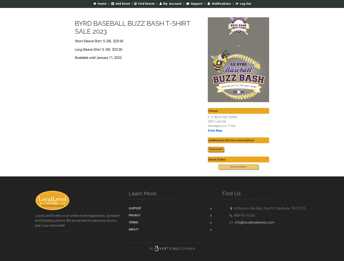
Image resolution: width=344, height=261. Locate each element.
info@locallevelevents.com (254, 222)
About (134, 229)
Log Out (245, 3)
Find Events (146, 3)
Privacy (134, 215)
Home (102, 3)
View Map (215, 130)
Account (172, 3)
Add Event (122, 3)
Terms (133, 222)
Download (215, 149)
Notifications (221, 3)
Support (196, 3)
